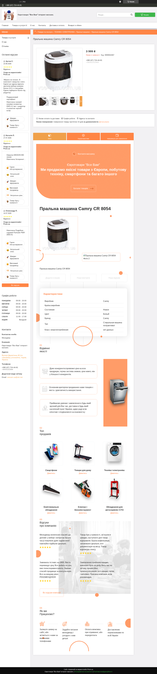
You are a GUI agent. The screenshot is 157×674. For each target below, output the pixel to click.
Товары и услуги (18, 25)
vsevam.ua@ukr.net (15, 377)
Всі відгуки (15, 285)
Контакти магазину (86, 154)
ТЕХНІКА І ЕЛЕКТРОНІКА (64, 32)
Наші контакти (83, 278)
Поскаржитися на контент (83, 672)
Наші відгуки (114, 278)
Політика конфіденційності (103, 672)
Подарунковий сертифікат (12, 98)
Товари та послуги (45, 32)
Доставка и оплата (57, 25)
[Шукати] (131, 15)
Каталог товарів (80, 188)
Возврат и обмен (75, 25)
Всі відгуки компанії (52, 593)
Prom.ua (90, 669)
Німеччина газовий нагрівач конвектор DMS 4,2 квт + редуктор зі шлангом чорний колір (16, 106)
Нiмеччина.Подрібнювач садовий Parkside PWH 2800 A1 (16, 232)
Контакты (42, 25)
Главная (5, 25)
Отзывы (5, 46)
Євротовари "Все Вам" (83, 164)
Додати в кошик (53, 275)
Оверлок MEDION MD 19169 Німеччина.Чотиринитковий (16, 157)
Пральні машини (83, 32)
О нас (32, 25)
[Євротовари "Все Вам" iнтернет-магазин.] (9, 15)
